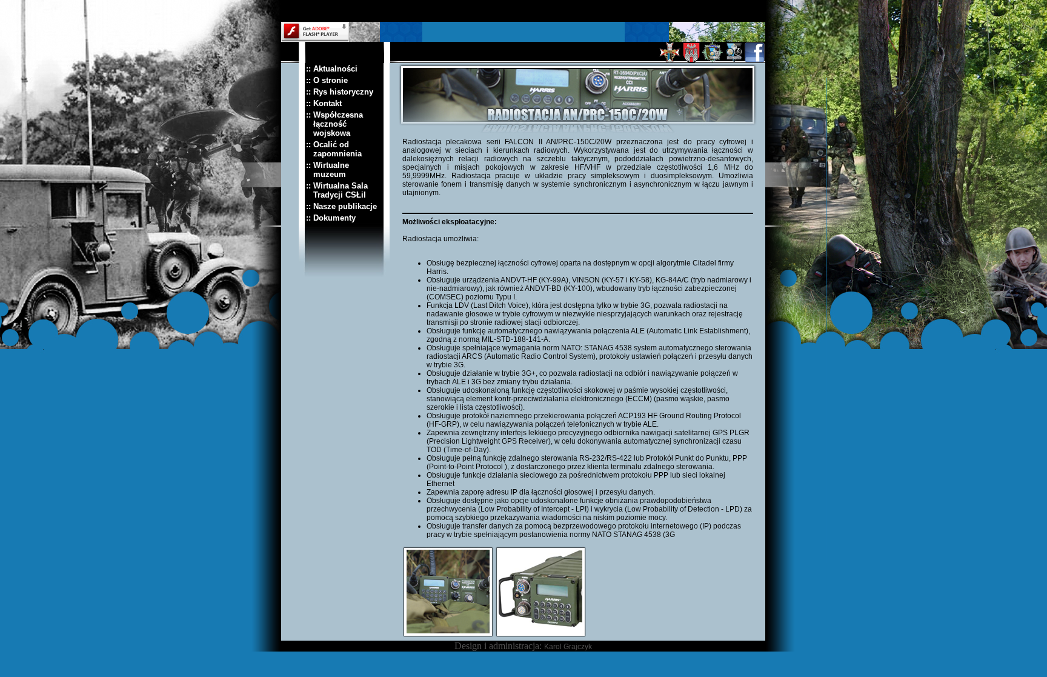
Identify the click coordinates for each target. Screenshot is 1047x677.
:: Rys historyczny (339, 91)
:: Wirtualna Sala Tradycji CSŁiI (337, 190)
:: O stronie (327, 80)
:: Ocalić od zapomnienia (334, 149)
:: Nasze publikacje (341, 206)
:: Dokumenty (331, 217)
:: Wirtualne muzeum (327, 170)
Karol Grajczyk (568, 646)
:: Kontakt (324, 103)
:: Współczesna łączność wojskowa (334, 124)
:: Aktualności (331, 68)
